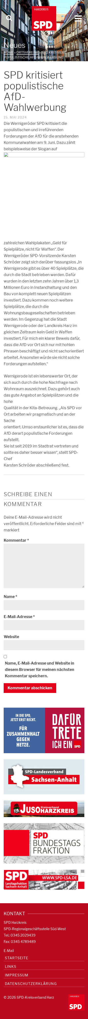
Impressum (16, 975)
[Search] (9, 18)
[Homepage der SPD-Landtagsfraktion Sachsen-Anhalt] (44, 879)
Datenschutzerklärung (31, 984)
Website (11, 636)
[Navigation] (78, 18)
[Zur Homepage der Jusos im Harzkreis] (44, 808)
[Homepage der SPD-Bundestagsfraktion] (44, 843)
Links (10, 966)
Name (10, 596)
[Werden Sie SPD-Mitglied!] (44, 730)
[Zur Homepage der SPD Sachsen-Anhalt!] (44, 776)
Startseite (16, 958)
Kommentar (16, 540)
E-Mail (9, 951)
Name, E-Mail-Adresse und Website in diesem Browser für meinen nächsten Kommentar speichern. (39, 669)
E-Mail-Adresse (19, 616)
